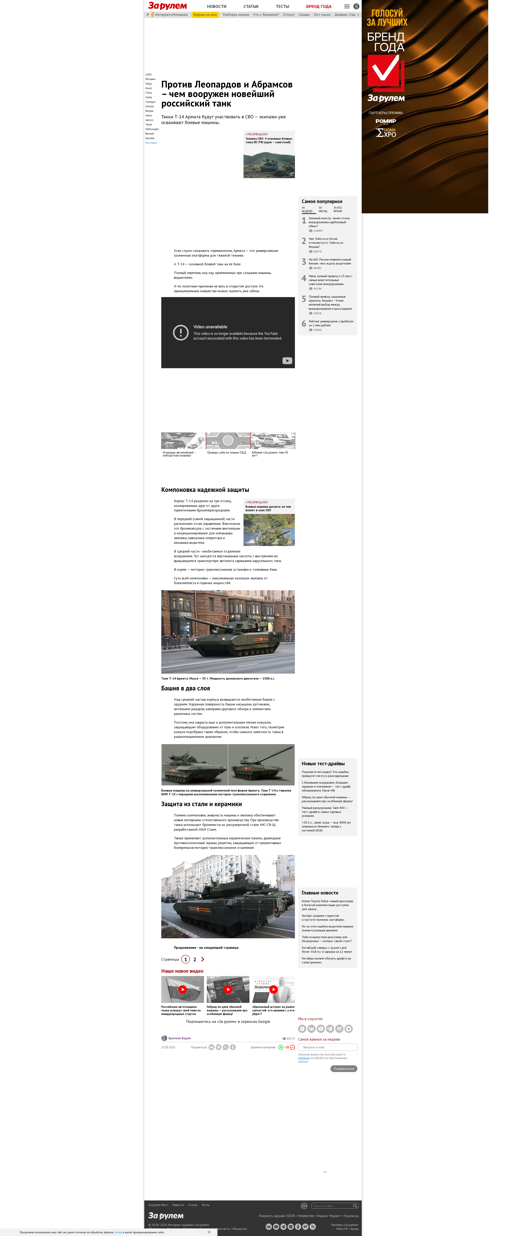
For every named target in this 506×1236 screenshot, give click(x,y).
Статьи (251, 6)
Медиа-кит (239, 1229)
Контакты (223, 1229)
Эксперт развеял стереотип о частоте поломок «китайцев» (323, 918)
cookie (118, 1232)
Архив (354, 1229)
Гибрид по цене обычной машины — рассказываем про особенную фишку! (327, 799)
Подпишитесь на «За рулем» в (228, 1021)
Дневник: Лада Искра (350, 14)
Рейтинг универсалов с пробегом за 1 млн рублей (331, 323)
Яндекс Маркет (329, 1216)
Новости (216, 6)
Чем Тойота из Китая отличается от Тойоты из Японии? (326, 243)
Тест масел (321, 14)
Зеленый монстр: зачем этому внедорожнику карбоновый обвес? (329, 222)
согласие (304, 1058)
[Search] (355, 1206)
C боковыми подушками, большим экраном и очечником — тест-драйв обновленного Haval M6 (326, 787)
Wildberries (306, 1216)
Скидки (304, 14)
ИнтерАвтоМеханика (171, 14)
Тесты (282, 6)
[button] (209, 1232)
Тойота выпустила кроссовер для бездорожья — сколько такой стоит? (327, 939)
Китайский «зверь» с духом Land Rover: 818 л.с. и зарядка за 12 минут (327, 950)
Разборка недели (236, 14)
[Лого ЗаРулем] (167, 6)
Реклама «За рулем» (345, 1225)
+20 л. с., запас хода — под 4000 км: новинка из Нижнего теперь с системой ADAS (326, 826)
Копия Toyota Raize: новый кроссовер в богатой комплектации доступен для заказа (327, 905)
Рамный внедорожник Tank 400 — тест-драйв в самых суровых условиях (325, 812)
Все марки (151, 142)
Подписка (351, 1216)
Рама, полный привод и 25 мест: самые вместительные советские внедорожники (331, 280)
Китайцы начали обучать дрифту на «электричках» (326, 960)
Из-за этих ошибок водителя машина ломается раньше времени (327, 928)
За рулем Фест (158, 1205)
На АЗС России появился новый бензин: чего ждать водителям (330, 261)
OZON (290, 1216)
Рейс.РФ (342, 1229)
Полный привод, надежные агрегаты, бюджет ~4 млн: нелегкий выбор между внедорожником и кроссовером (330, 303)
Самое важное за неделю (319, 1039)
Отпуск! (289, 14)
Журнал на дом (205, 14)
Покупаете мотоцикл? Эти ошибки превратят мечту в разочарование (325, 774)
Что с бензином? (266, 14)
